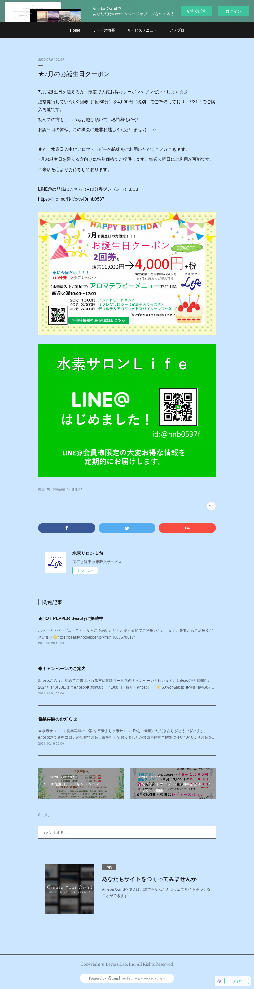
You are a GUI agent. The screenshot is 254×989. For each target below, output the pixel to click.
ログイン (234, 11)
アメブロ (176, 29)
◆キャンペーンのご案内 (62, 668)
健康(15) (77, 489)
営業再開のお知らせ (57, 718)
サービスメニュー (142, 29)
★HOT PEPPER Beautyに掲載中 (70, 618)
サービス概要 (104, 29)
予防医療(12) (61, 489)
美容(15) (44, 489)
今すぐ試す (196, 11)
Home (75, 29)
